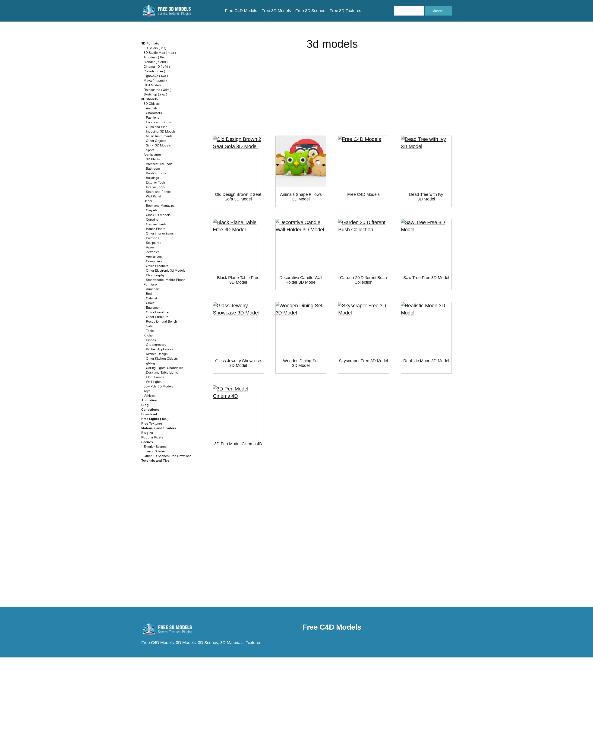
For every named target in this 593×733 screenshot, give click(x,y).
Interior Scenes (155, 451)
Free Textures (152, 423)
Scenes (147, 442)
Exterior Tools (156, 182)
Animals (151, 108)
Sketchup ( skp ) (155, 94)
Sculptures (153, 242)
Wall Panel (153, 196)
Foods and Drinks (158, 122)
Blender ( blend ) (156, 62)
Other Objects (156, 141)
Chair (150, 303)
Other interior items (160, 233)
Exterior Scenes (155, 446)
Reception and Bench (161, 321)
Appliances (154, 256)
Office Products (157, 266)
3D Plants (153, 159)
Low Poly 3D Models (158, 386)
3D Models (149, 99)
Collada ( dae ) (154, 71)
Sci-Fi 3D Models (158, 145)
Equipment (153, 307)
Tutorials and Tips (155, 460)
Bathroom (153, 168)
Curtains (152, 219)
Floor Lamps (155, 377)
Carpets (151, 210)
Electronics (151, 252)
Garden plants (156, 224)
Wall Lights (153, 382)
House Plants (155, 229)
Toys (147, 391)
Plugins (147, 433)
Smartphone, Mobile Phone (166, 280)
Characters (154, 113)
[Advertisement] (332, 87)
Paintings (152, 238)
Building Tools (156, 173)
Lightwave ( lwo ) (156, 76)
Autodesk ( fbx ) (155, 57)
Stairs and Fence (158, 192)
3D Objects (152, 103)
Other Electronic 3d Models (165, 270)
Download (149, 414)
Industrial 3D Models (161, 131)
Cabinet (151, 298)
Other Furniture (157, 317)
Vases (150, 247)
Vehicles (149, 395)
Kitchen (149, 335)
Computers (154, 261)
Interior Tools (155, 187)
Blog (145, 405)
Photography (155, 275)
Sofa (149, 326)
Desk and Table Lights (162, 372)
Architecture (152, 154)
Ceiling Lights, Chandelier (164, 368)
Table (150, 331)
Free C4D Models (331, 627)
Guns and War (156, 127)
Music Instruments (159, 136)
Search (438, 11)
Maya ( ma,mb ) (155, 80)
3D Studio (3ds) (155, 48)
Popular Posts (152, 437)
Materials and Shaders (158, 428)
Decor (148, 201)
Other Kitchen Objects (162, 358)
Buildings (152, 178)
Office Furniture (157, 312)
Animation (149, 400)
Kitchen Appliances (159, 349)
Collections (150, 409)
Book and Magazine (160, 205)
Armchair (152, 289)
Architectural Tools (159, 164)
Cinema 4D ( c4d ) (157, 66)
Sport (150, 150)
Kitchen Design (157, 354)
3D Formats (150, 43)
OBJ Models (152, 85)
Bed (149, 293)
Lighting (149, 363)
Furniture (150, 284)
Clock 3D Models (158, 215)
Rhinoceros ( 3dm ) (157, 90)
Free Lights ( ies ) (155, 419)
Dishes (151, 340)
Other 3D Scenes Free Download (168, 456)
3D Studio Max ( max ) (160, 52)
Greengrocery (156, 344)
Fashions (152, 117)
